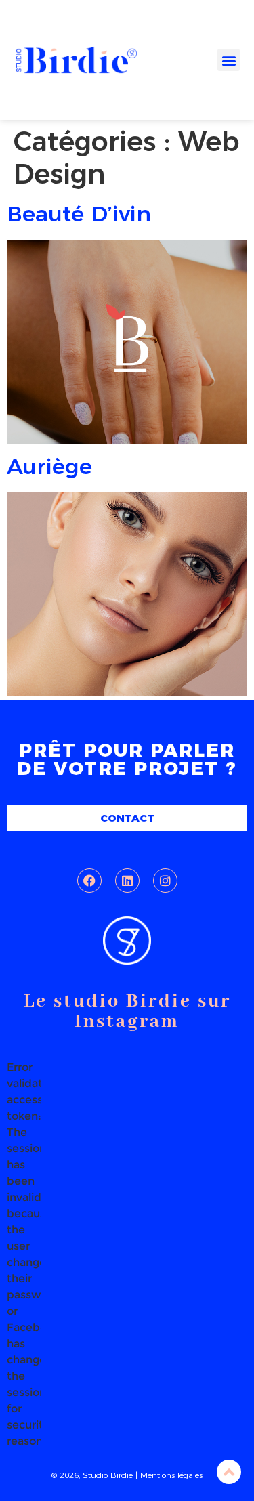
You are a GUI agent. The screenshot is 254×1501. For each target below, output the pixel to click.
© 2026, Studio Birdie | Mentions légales (127, 1475)
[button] (228, 60)
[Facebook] (89, 880)
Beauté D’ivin (79, 213)
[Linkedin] (127, 880)
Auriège (49, 466)
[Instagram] (165, 880)
